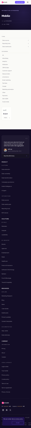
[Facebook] (6, 410)
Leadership (5, 234)
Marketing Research (7, 296)
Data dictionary (6, 335)
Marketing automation (8, 89)
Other (3, 92)
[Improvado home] (4, 2)
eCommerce (5, 77)
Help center (5, 330)
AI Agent (4, 190)
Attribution (5, 64)
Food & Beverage (6, 278)
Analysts (4, 230)
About (3, 353)
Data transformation (7, 178)
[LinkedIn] (3, 410)
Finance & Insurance (7, 265)
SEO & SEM (5, 98)
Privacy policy (5, 375)
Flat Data (4, 83)
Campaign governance (8, 182)
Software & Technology (8, 269)
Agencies (4, 248)
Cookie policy (5, 379)
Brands (3, 244)
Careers (4, 357)
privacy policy (19, 419)
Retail (3, 257)
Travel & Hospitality (7, 282)
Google (4, 86)
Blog (3, 300)
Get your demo (19, 2)
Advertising (5, 58)
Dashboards (5, 313)
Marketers (4, 226)
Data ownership (6, 173)
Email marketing (6, 80)
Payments (5, 95)
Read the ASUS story (9, 155)
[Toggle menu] (27, 2)
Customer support (7, 70)
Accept (17, 422)
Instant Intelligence (7, 186)
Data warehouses (6, 46)
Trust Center (5, 371)
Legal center (5, 366)
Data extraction (6, 169)
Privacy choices (6, 392)
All (3, 55)
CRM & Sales (5, 67)
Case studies (5, 308)
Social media (5, 101)
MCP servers (5, 213)
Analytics (4, 61)
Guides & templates (7, 321)
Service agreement (7, 387)
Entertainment (5, 252)
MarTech (4, 274)
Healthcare (5, 261)
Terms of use (5, 383)
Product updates (6, 317)
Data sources (5, 40)
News (3, 304)
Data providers (6, 73)
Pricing (3, 348)
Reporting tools (6, 43)
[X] (10, 410)
